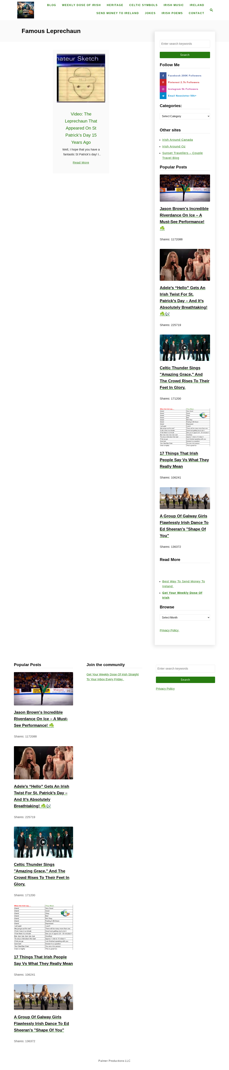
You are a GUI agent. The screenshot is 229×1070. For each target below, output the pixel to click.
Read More (81, 163)
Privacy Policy (169, 630)
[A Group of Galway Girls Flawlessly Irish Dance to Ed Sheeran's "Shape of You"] (185, 498)
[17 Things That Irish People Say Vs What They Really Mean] (185, 427)
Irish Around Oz (174, 146)
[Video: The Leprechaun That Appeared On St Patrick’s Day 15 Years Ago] (81, 78)
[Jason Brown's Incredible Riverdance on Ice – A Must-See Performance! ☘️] (185, 188)
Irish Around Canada (177, 139)
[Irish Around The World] (25, 10)
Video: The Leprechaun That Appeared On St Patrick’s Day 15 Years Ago (81, 128)
